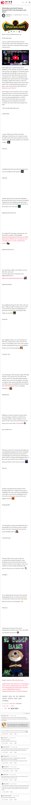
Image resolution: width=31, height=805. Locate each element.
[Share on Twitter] (13, 708)
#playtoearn (16, 684)
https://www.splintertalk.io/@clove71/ (12, 278)
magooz (5, 774)
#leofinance (17, 689)
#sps (26, 686)
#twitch (20, 698)
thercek (9, 15)
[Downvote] (4, 706)
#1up (3, 686)
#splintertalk (10, 689)
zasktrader (6, 746)
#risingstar (24, 691)
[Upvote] (3, 706)
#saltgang (12, 686)
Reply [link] (6, 708)
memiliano (6, 756)
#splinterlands (6, 684)
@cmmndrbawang (18, 680)
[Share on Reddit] (15, 708)
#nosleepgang (25, 684)
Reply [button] (15, 733)
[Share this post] (18, 708)
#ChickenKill (19, 423)
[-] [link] (28, 715)
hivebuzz (5, 715)
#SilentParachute (10, 386)
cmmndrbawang (7, 795)
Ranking (26, 730)
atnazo (5, 737)
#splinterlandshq (7, 691)
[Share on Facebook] (12, 708)
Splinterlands (18, 15)
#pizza (14, 691)
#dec (3, 687)
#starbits (18, 691)
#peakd (15, 698)
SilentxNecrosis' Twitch (8, 88)
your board (11, 730)
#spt (12, 684)
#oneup (7, 686)
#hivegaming (8, 687)
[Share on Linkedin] (17, 708)
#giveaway (19, 686)
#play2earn (4, 698)
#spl (23, 686)
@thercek (10, 717)
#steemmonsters (17, 687)
